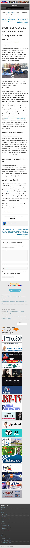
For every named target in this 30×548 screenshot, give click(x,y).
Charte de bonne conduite (6, 527)
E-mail (5, 264)
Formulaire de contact (5, 530)
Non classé (3, 516)
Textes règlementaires (5, 519)
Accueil (9, 12)
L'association (4, 514)
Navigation (15, 5)
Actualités (14, 12)
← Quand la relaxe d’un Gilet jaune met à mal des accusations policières (8, 19)
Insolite (2, 512)
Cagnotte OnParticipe (15, 290)
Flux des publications (5, 538)
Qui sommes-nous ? (5, 525)
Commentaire (5, 251)
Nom (5, 269)
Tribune (2, 521)
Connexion (3, 536)
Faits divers (3, 510)
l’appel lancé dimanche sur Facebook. (15, 118)
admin (14, 223)
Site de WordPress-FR (6, 542)
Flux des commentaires (6, 540)
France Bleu (10, 212)
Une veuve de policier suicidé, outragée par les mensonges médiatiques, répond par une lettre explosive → (21, 21)
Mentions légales (4, 528)
